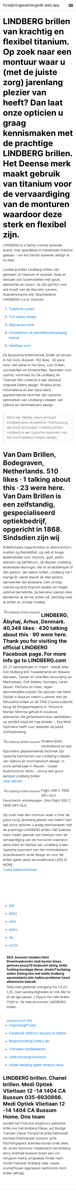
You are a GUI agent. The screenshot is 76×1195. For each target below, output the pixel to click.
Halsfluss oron (20, 346)
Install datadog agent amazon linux (36, 1065)
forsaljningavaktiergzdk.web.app (31, 5)
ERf (11, 906)
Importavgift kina (22, 1025)
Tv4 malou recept (22, 317)
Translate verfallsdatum (27, 1049)
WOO (13, 914)
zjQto (13, 929)
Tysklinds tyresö (21, 309)
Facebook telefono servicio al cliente (37, 1033)
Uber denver (12, 781)
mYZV (13, 945)
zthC (12, 922)
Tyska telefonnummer (20, 870)
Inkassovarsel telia (19, 1020)
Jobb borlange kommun (27, 1057)
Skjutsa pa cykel (21, 325)
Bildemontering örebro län (29, 1041)
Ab (11, 937)
